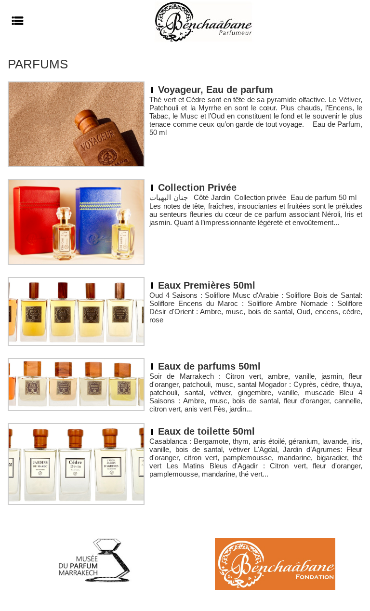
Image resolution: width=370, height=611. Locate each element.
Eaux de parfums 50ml (209, 366)
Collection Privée (197, 187)
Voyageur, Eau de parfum (215, 89)
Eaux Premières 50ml (206, 285)
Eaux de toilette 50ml (206, 431)
